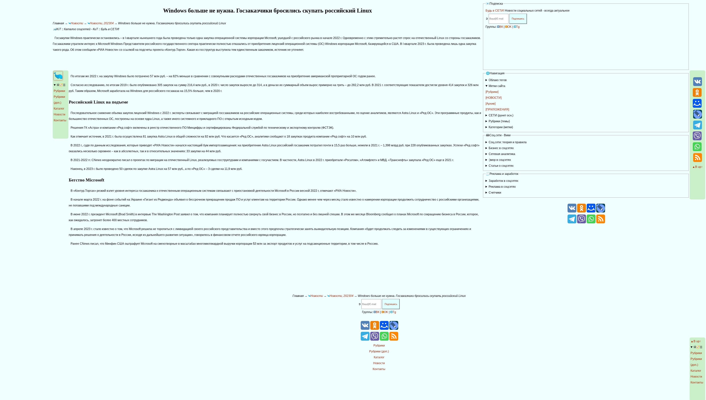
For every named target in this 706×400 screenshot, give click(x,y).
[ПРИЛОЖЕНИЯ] (497, 109)
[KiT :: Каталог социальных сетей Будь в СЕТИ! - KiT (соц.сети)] (58, 79)
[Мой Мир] (697, 106)
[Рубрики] (492, 91)
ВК (501, 26)
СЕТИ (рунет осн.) (501, 115)
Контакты (60, 120)
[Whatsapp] (697, 150)
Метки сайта (497, 86)
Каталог (59, 108)
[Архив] (490, 103)
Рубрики (59, 90)
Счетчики (495, 192)
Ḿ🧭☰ (61, 85)
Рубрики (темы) (499, 121)
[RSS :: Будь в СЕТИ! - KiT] (697, 160)
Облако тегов (498, 80)
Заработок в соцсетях (503, 180)
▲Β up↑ (697, 166)
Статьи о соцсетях (501, 165)
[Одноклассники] (697, 95)
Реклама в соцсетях (502, 186)
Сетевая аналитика (502, 154)
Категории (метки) (501, 127)
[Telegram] (697, 128)
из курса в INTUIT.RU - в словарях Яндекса (513, 166)
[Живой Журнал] (697, 117)
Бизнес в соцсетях (501, 148)
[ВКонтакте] (697, 85)
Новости (59, 114)
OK (509, 26)
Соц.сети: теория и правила (508, 142)
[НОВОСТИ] (494, 97)
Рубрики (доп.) (379, 351)
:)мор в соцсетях (500, 159)
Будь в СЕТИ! (495, 10)
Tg (518, 26)
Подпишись (518, 18)
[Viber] (697, 139)
